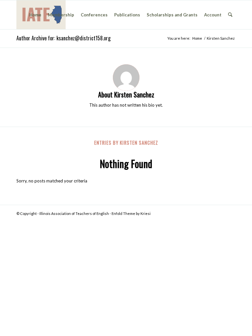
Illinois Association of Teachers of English (74, 213)
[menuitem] (35, 14)
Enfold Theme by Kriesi (131, 213)
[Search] (230, 14)
